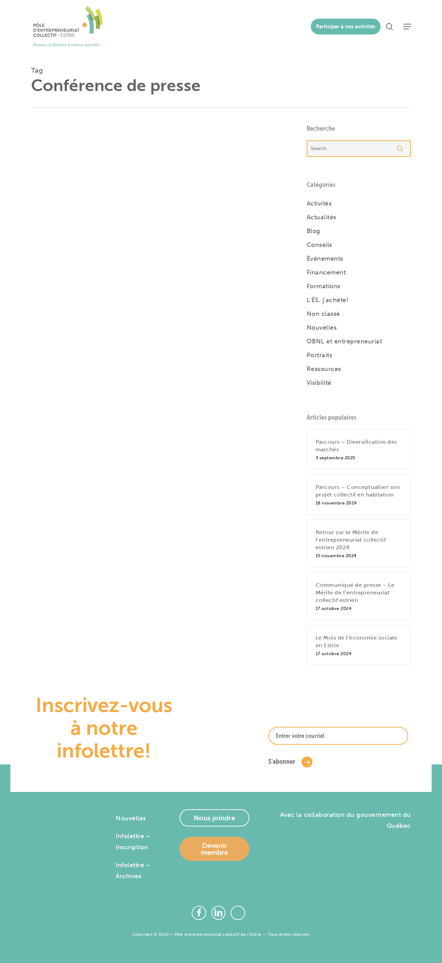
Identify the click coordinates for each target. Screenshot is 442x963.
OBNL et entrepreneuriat (344, 341)
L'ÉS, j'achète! (328, 300)
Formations (323, 286)
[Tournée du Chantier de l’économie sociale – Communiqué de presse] (204, 207)
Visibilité (319, 383)
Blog (313, 231)
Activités (319, 203)
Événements (325, 258)
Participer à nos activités (345, 26)
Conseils (319, 245)
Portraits (320, 355)
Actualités (145, 172)
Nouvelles (322, 327)
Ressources (324, 369)
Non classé (323, 314)
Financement (326, 272)
